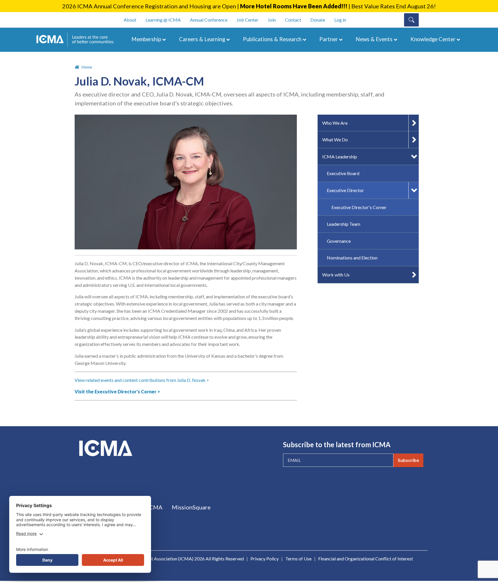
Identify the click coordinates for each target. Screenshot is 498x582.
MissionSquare (191, 507)
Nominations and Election (352, 257)
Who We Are (335, 123)
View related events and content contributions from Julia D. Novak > (142, 380)
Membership (146, 39)
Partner (328, 39)
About (130, 19)
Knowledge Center (432, 39)
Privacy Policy (264, 558)
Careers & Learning (202, 39)
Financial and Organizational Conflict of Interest (365, 558)
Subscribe (408, 460)
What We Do (335, 139)
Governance (339, 241)
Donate (317, 19)
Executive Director (345, 190)
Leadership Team (343, 224)
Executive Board (343, 173)
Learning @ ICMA (163, 19)
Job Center (248, 19)
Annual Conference (208, 19)
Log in (340, 19)
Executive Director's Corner (358, 207)
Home (87, 67)
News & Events (374, 39)
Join (272, 19)
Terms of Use (298, 558)
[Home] (78, 40)
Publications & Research (272, 39)
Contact (293, 19)
